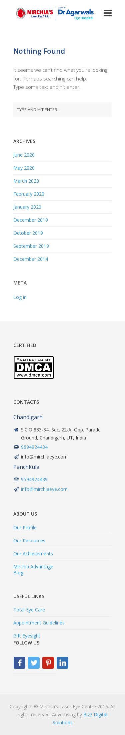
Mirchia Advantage (33, 566)
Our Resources (29, 540)
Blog (18, 572)
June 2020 (24, 155)
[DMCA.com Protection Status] (33, 377)
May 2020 (24, 168)
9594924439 (34, 479)
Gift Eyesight (26, 635)
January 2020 (27, 207)
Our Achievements (33, 553)
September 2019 (31, 246)
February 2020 (28, 194)
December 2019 (30, 220)
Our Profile (25, 527)
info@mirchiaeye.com (44, 489)
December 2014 (30, 259)
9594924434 (34, 447)
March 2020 (26, 181)
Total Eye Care (29, 609)
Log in (20, 297)
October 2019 (28, 233)
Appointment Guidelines (39, 622)
